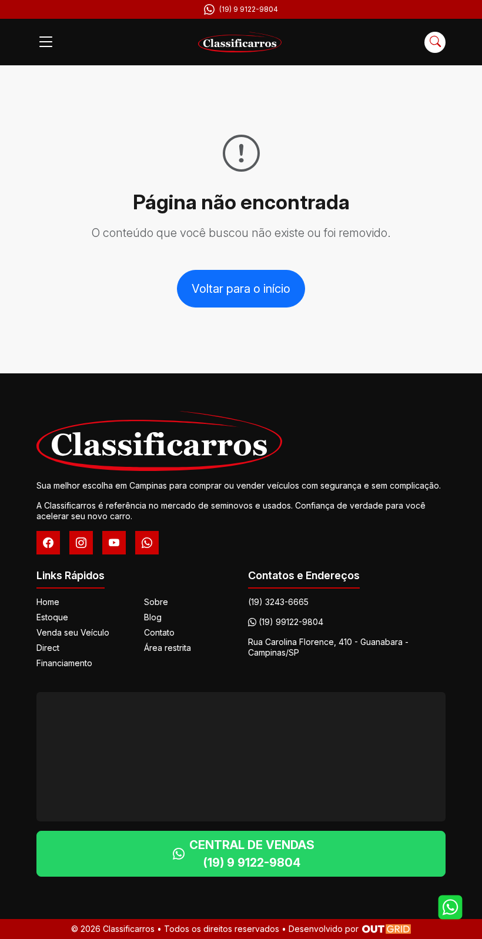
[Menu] (45, 42)
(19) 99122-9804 (291, 622)
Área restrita (167, 648)
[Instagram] (81, 542)
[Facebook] (48, 542)
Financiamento (64, 663)
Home (47, 602)
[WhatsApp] (147, 542)
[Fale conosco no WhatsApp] (450, 907)
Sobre (156, 602)
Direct (47, 648)
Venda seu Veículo (72, 632)
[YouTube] (114, 542)
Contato (159, 632)
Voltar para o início (241, 289)
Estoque (52, 617)
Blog (153, 617)
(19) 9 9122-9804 (248, 9)
